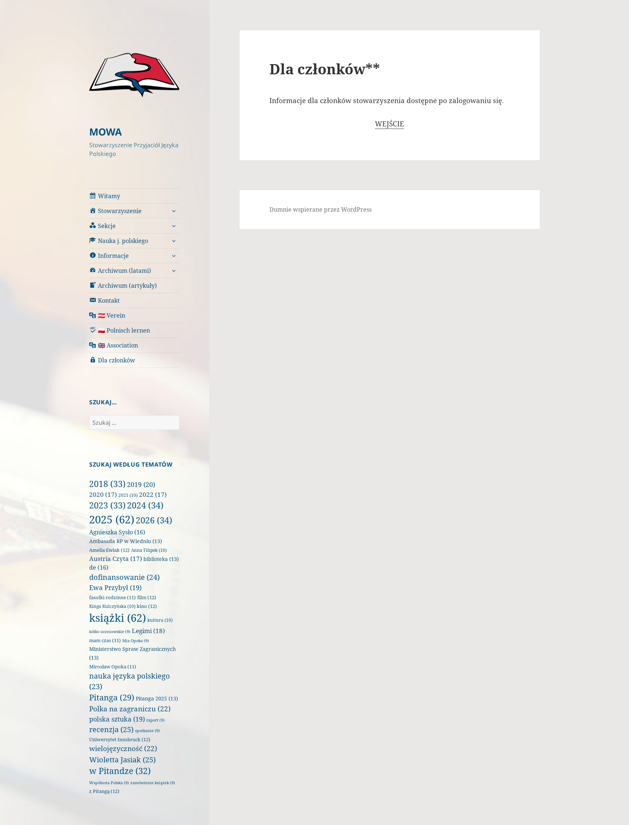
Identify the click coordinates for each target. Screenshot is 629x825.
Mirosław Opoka (112, 667)
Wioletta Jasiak (122, 759)
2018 (107, 484)
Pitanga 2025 (157, 698)
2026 (154, 520)
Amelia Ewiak (109, 550)
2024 (145, 505)
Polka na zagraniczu (130, 709)
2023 (107, 505)
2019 (141, 484)
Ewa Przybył (115, 587)
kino (147, 606)
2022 (153, 494)
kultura (160, 620)
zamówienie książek (152, 782)
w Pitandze (120, 771)
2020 (103, 494)
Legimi (148, 630)
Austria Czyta (115, 558)
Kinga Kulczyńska (112, 606)
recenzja (111, 729)
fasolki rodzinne (112, 597)
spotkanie (147, 730)
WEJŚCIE (389, 124)
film (146, 597)
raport (155, 720)
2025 (111, 519)
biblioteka (161, 558)
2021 (128, 495)
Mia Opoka (135, 640)
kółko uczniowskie (109, 631)
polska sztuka (117, 719)
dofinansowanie (124, 577)
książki (117, 617)
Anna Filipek (149, 550)
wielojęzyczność (123, 748)
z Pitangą (104, 791)
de (98, 567)
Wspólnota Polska (109, 782)
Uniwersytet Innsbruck (119, 739)
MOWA (105, 131)
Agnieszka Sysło (117, 532)
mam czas (105, 640)
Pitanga (111, 697)
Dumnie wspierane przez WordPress (320, 209)
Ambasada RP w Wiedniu (125, 541)
